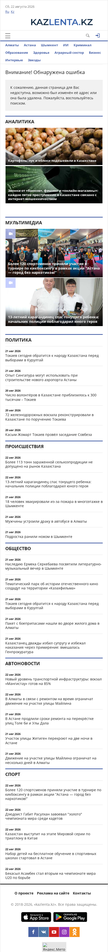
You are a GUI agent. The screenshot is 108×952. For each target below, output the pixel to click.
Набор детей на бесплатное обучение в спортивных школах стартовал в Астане (50, 855)
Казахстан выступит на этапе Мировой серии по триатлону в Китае (47, 836)
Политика (18, 340)
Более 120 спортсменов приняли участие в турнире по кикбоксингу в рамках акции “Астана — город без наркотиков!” (53, 794)
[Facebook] (33, 932)
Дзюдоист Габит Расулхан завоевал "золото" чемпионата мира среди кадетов (43, 816)
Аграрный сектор (69, 52)
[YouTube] (54, 932)
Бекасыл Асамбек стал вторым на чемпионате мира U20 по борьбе (50, 875)
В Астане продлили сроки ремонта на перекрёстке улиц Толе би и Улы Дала (49, 720)
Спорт (12, 774)
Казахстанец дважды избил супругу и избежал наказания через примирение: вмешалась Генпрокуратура (45, 647)
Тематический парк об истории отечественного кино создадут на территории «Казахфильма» (51, 586)
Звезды (34, 60)
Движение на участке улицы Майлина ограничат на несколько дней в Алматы (50, 760)
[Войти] (98, 36)
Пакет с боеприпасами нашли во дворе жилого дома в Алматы (52, 625)
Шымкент (49, 45)
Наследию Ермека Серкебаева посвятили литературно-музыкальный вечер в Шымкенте (53, 566)
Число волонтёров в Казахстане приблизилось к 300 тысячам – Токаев (50, 397)
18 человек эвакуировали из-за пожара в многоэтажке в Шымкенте (54, 503)
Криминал (82, 45)
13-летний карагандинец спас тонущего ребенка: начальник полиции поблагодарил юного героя (48, 484)
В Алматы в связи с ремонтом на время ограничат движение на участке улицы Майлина (49, 701)
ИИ (66, 45)
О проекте (24, 893)
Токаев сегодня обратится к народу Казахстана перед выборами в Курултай (52, 357)
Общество (18, 548)
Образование (16, 52)
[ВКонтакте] (44, 932)
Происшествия (24, 446)
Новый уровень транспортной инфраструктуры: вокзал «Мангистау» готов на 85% (53, 681)
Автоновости (22, 663)
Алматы (12, 45)
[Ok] (75, 932)
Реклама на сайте (53, 893)
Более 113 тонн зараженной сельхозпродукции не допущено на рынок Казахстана (49, 464)
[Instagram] (64, 932)
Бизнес (95, 52)
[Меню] (7, 35)
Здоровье (41, 52)
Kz (12, 11)
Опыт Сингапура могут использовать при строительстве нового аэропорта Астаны (41, 377)
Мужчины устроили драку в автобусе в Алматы (46, 521)
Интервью (14, 60)
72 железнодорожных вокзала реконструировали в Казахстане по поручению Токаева (49, 417)
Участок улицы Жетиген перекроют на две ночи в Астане (48, 740)
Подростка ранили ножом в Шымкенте (38, 536)
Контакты (82, 893)
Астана (30, 45)
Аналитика (19, 122)
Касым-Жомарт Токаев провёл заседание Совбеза (48, 434)
